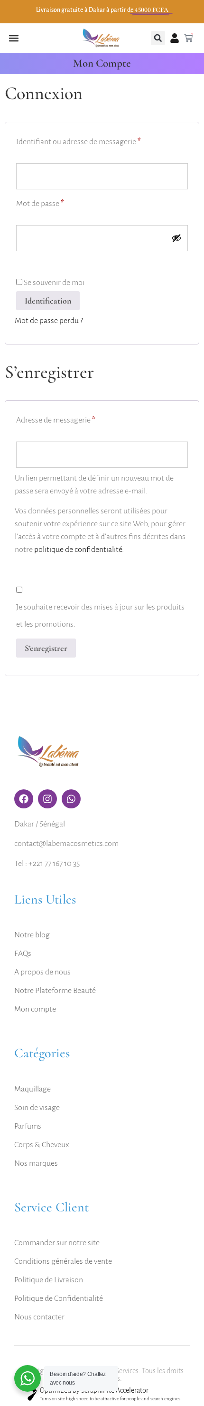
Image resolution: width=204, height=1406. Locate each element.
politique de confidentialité (78, 549)
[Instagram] (47, 798)
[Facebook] (23, 798)
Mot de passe (58, 201)
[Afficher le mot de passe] (176, 238)
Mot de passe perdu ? (49, 320)
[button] (13, 38)
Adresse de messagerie (74, 418)
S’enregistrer (46, 648)
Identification (48, 300)
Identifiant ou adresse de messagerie (96, 139)
